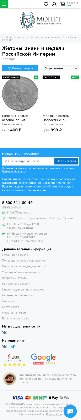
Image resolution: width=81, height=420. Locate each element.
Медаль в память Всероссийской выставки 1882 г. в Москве (57, 118)
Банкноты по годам (15, 318)
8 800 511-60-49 (17, 202)
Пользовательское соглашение (24, 261)
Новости (8, 301)
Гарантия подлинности (17, 295)
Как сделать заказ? (15, 284)
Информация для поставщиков (23, 290)
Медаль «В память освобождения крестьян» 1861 (16, 118)
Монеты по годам (14, 313)
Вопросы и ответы (14, 278)
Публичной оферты (14, 171)
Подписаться (66, 161)
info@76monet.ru (18, 213)
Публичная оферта (15, 255)
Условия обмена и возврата (21, 272)
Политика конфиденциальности (24, 266)
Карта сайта (10, 307)
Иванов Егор (54, 414)
